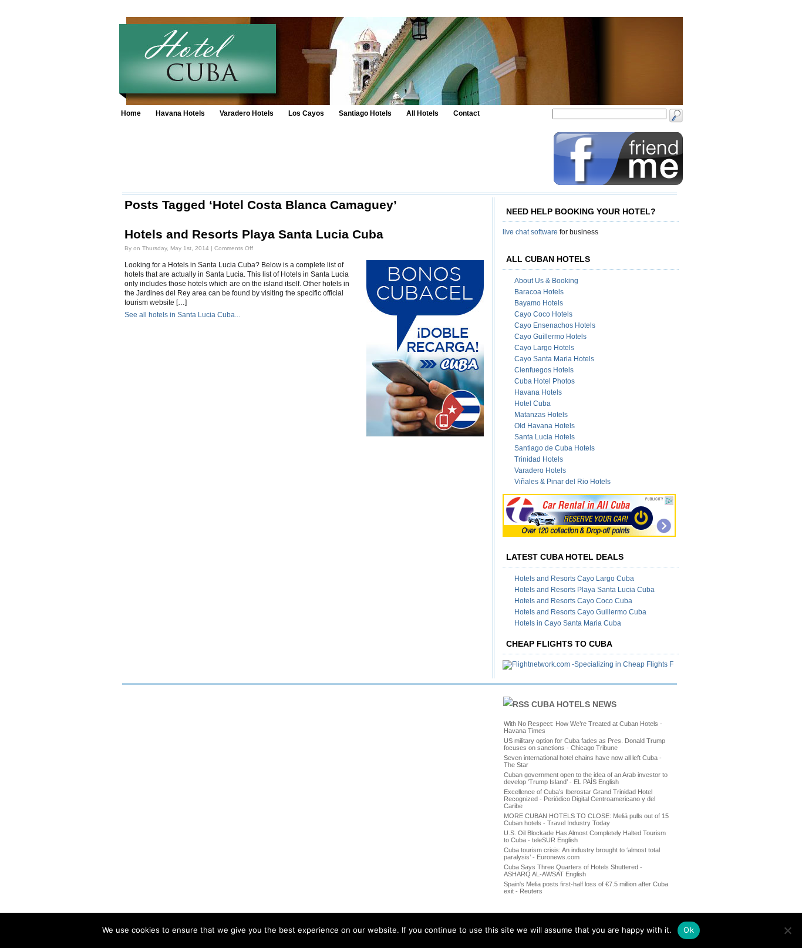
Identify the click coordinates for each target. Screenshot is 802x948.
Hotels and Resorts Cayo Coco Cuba (573, 601)
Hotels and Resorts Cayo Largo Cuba (574, 578)
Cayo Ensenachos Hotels (554, 325)
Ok (688, 929)
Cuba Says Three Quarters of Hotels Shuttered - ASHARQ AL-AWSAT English (573, 870)
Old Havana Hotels (544, 426)
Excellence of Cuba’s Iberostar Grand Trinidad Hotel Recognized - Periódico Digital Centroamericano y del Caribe (579, 798)
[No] (787, 930)
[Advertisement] (334, 158)
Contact (466, 113)
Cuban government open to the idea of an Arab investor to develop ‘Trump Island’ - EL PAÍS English (586, 778)
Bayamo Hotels (538, 303)
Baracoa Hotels (539, 292)
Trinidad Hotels (538, 459)
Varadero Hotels (247, 113)
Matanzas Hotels (541, 415)
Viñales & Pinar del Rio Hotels (562, 482)
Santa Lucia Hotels (544, 437)
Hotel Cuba (532, 403)
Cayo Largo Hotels (544, 348)
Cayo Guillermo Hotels (550, 336)
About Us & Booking (546, 281)
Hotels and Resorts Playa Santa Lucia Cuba (253, 234)
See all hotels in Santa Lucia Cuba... (182, 315)
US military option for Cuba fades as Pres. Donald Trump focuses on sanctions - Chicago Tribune (584, 744)
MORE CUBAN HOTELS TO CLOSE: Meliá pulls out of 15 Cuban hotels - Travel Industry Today (586, 819)
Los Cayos (306, 113)
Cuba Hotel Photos (544, 381)
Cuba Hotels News (573, 704)
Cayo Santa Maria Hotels (554, 359)
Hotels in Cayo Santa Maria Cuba (567, 623)
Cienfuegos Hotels (544, 370)
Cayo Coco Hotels (543, 314)
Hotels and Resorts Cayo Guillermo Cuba (580, 612)
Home (131, 113)
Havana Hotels (180, 113)
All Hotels (422, 113)
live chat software (530, 232)
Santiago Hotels (365, 113)
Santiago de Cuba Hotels (554, 448)
